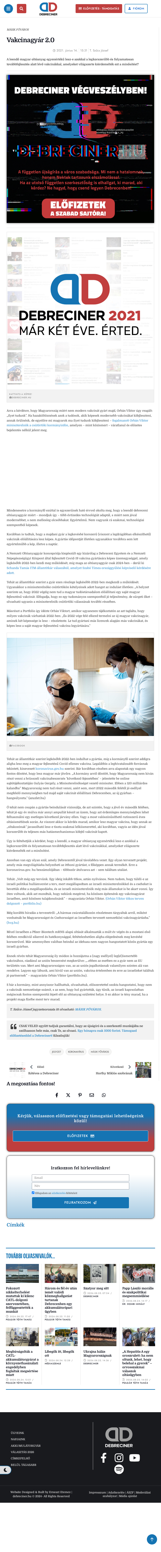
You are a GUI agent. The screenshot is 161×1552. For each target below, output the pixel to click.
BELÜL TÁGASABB (23, 1464)
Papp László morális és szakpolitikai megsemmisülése (138, 1292)
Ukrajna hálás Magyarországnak (97, 1353)
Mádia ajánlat (128, 1496)
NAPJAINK (18, 1439)
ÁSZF (130, 1492)
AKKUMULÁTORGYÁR (26, 1445)
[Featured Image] (22, 1273)
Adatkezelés (116, 1492)
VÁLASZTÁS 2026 (22, 1452)
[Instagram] (119, 1458)
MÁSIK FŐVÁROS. (88, 1009)
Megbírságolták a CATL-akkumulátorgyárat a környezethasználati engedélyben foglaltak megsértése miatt (22, 1363)
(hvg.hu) (13, 922)
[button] (99, 8)
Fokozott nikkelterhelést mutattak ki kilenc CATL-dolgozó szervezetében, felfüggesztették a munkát (20, 1300)
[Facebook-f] (103, 1458)
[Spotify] (119, 1469)
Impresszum (97, 1492)
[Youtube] (134, 1458)
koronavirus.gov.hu (50, 768)
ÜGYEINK (17, 1432)
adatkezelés (59, 1193)
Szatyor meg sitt (96, 1288)
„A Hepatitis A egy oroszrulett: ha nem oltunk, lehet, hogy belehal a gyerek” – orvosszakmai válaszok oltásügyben (137, 1363)
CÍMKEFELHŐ (20, 1458)
